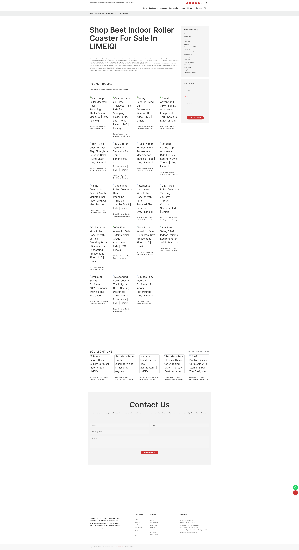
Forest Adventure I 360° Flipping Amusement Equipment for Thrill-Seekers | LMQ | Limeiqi (168, 128)
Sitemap (121, 547)
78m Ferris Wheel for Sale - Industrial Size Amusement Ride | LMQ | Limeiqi (145, 253)
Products (206, 351)
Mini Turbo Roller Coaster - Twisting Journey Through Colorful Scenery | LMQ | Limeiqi (169, 219)
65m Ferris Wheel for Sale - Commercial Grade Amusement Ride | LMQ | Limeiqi (122, 257)
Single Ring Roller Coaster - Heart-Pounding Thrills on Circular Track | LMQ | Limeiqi (122, 215)
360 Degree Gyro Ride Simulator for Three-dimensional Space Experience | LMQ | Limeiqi (122, 177)
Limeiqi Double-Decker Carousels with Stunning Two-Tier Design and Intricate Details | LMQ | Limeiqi (199, 378)
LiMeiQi (92, 13)
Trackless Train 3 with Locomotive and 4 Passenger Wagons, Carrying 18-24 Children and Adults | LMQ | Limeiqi (124, 378)
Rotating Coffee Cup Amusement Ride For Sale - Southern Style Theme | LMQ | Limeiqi (169, 173)
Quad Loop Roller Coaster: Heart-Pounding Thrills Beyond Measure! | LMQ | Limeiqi (98, 128)
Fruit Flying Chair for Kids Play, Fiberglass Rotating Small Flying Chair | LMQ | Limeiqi (98, 170)
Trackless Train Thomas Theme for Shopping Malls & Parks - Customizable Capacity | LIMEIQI (173, 378)
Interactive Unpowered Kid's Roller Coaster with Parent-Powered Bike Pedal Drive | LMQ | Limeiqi (146, 219)
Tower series (199, 351)
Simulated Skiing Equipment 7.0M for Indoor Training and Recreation (99, 303)
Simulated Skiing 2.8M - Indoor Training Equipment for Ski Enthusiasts (169, 250)
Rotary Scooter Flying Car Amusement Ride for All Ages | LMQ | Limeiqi (145, 128)
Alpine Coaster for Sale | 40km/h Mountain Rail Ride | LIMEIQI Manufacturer (99, 211)
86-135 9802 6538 (189, 522)
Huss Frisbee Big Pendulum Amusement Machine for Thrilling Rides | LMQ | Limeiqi (145, 170)
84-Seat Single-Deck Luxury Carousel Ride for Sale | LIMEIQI (99, 378)
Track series (191, 351)
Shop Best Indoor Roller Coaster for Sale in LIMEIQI (112, 13)
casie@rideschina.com (191, 527)
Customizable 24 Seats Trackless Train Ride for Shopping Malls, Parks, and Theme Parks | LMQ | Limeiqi (122, 135)
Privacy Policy (129, 547)
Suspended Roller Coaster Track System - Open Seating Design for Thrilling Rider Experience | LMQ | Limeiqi (122, 310)
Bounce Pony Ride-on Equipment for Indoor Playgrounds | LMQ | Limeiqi (146, 303)
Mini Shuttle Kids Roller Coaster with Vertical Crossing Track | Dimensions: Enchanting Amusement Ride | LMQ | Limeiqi (98, 268)
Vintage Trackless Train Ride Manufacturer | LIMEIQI (148, 378)
